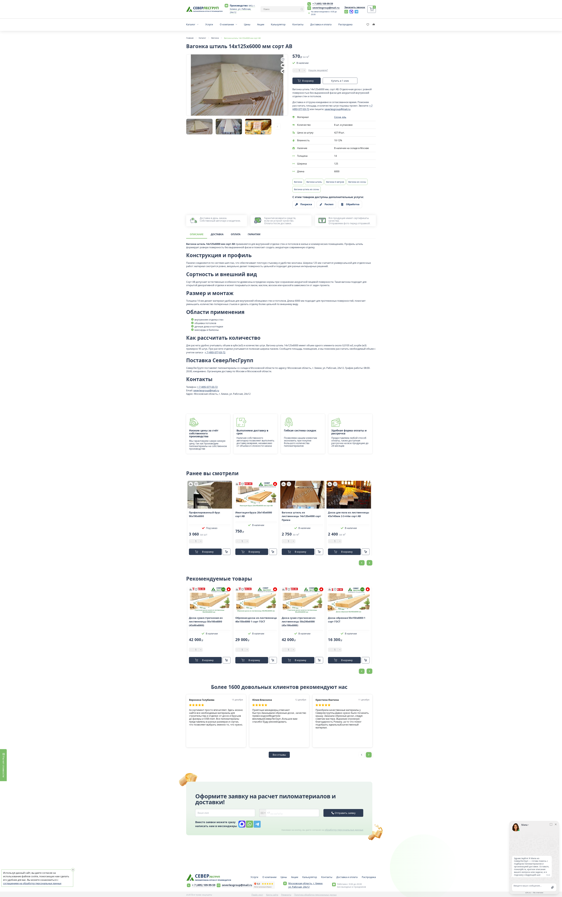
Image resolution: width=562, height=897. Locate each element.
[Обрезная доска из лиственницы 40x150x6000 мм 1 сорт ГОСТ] (256, 600)
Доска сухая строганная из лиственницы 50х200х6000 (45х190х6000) (298, 621)
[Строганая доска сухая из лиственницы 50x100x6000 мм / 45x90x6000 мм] (209, 600)
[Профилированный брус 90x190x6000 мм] (209, 495)
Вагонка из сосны (357, 181)
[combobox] (262, 813)
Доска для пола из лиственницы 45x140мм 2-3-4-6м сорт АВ (348, 514)
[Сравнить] (191, 484)
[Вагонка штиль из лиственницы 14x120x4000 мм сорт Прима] (302, 495)
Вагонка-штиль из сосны (306, 189)
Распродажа (369, 877)
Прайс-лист (257, 895)
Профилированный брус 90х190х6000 (204, 514)
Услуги (254, 877)
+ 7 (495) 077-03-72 (215, 352)
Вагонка (298, 181)
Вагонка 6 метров (335, 181)
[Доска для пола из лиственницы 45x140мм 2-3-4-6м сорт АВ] (349, 495)
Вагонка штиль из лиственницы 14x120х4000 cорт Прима (301, 516)
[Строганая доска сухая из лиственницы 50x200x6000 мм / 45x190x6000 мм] (302, 600)
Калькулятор (309, 877)
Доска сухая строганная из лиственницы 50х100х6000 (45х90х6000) (206, 621)
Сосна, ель (340, 117)
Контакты (326, 877)
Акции (294, 877)
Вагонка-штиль (314, 181)
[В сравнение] (283, 65)
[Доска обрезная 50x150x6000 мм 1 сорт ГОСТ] (349, 600)
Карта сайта (272, 895)
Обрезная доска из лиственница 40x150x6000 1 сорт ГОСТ (256, 619)
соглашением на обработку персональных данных (32, 883)
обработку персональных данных (344, 829)
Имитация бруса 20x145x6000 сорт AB (253, 514)
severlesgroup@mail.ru (326, 7)
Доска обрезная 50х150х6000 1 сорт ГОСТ (346, 619)
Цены (284, 877)
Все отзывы (279, 754)
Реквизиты (286, 895)
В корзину (308, 80)
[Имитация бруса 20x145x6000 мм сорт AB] (256, 495)
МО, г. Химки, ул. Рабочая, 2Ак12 (242, 9)
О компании (269, 877)
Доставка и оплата (347, 877)
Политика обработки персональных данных (315, 895)
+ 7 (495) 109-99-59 (322, 3)
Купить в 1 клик (340, 80)
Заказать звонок (354, 7)
